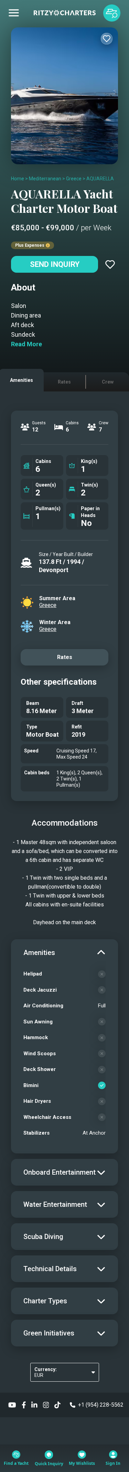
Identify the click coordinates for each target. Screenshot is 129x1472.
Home (17, 178)
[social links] (12, 1405)
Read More (26, 344)
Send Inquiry (54, 264)
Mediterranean (45, 178)
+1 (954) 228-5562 (100, 1405)
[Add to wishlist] (106, 38)
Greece (74, 178)
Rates (64, 657)
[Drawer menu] (14, 13)
